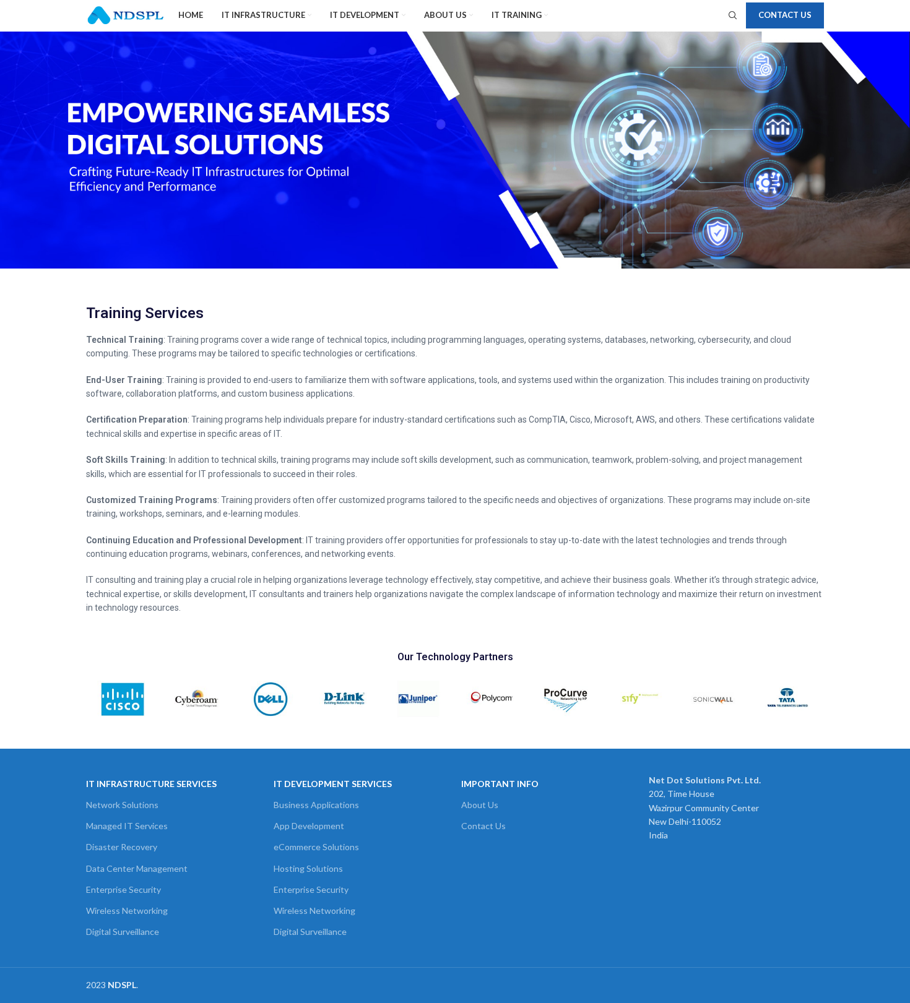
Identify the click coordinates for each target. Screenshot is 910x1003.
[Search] (731, 15)
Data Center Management (137, 868)
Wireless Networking (127, 910)
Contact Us (785, 15)
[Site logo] (126, 14)
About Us (479, 804)
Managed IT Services (127, 825)
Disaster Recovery (121, 847)
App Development (309, 825)
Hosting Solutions (308, 868)
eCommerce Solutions (316, 847)
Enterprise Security (123, 889)
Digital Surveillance (122, 931)
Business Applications (316, 804)
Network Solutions (122, 804)
